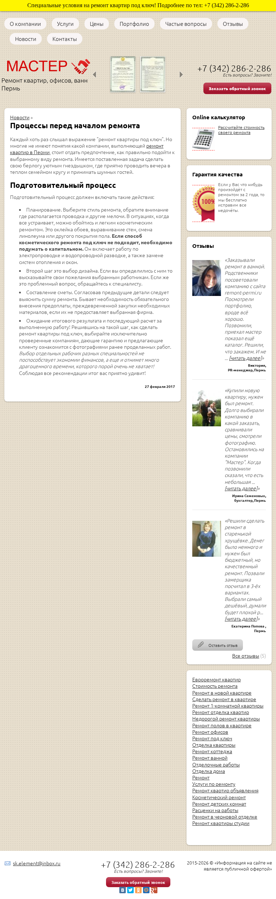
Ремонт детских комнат (219, 803)
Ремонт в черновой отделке (224, 816)
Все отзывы (245, 655)
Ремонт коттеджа (212, 751)
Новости (25, 38)
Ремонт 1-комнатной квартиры (227, 705)
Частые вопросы (186, 23)
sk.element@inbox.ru (36, 863)
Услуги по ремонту (213, 783)
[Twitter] (130, 890)
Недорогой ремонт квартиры (226, 718)
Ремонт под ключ (212, 738)
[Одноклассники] (138, 890)
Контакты (64, 38)
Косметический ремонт (219, 797)
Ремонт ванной (209, 757)
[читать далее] (245, 357)
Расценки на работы (215, 810)
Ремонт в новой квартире (222, 692)
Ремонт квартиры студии (220, 822)
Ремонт (201, 777)
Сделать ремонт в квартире (224, 699)
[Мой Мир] (146, 890)
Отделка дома (208, 770)
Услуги (65, 23)
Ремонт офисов (210, 731)
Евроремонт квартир (216, 679)
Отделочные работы (216, 764)
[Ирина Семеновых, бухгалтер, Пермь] (206, 427)
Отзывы (233, 23)
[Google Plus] (154, 890)
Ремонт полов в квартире (222, 725)
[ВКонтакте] (122, 890)
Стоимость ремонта (215, 685)
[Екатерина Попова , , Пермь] (206, 558)
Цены (97, 23)
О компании (25, 23)
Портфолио (134, 23)
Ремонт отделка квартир (220, 711)
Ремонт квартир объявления (225, 790)
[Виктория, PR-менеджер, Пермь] (206, 297)
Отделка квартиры (213, 744)
